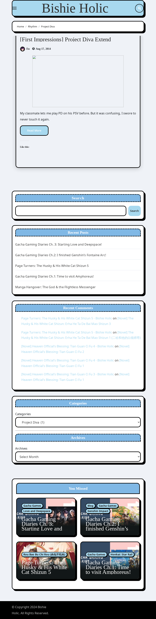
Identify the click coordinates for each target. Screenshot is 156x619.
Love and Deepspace (36, 511)
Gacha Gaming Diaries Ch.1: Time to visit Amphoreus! (54, 276)
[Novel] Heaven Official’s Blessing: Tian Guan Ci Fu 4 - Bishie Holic (67, 346)
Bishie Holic (75, 8)
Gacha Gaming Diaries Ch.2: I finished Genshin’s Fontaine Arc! (60, 255)
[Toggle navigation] (14, 8)
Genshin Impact (98, 511)
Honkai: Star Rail (121, 554)
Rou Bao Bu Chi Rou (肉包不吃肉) (44, 554)
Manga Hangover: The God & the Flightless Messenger (55, 287)
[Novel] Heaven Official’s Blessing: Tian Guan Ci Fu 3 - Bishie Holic (67, 374)
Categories (23, 414)
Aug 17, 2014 (43, 48)
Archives (21, 448)
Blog (90, 505)
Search (78, 198)
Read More (34, 130)
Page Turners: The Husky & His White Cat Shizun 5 (52, 266)
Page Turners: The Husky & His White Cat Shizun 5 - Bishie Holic (66, 318)
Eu (28, 48)
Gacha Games (32, 505)
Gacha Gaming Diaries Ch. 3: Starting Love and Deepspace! (58, 244)
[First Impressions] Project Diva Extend (65, 39)
